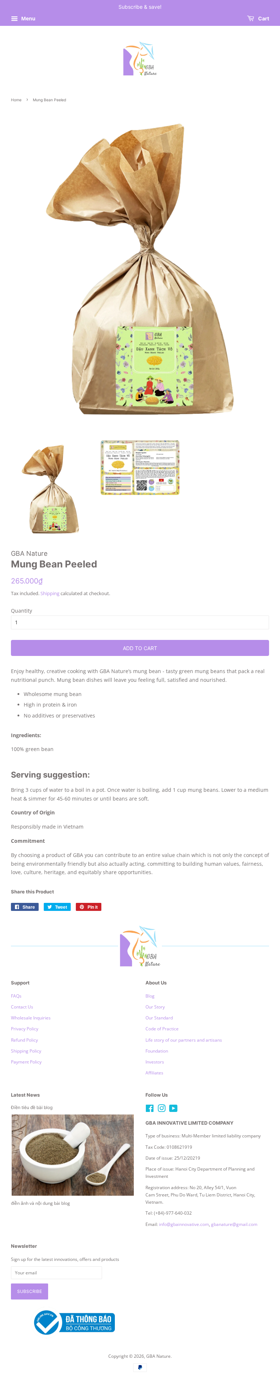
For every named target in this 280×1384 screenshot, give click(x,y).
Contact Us (22, 1007)
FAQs (16, 996)
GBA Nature (158, 1356)
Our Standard (159, 1018)
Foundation (156, 1051)
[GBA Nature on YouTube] (173, 1110)
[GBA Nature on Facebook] (149, 1110)
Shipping (49, 593)
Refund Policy (24, 1040)
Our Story (155, 1007)
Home (16, 100)
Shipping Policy (26, 1051)
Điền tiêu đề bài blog (31, 1107)
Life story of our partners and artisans (183, 1040)
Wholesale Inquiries (31, 1018)
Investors (154, 1062)
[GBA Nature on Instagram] (162, 1110)
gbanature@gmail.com (234, 1224)
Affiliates (154, 1073)
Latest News (25, 1095)
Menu (27, 18)
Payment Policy (26, 1062)
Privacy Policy (24, 1028)
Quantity (21, 610)
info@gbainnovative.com (184, 1224)
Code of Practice (162, 1028)
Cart (263, 18)
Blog (150, 996)
